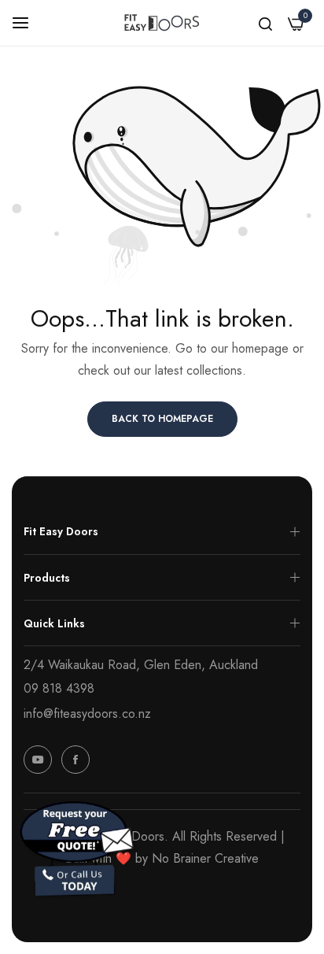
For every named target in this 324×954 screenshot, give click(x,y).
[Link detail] (38, 759)
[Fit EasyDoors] (162, 22)
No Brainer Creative (205, 858)
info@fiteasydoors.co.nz (87, 713)
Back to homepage (162, 419)
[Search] (265, 23)
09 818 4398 (59, 688)
